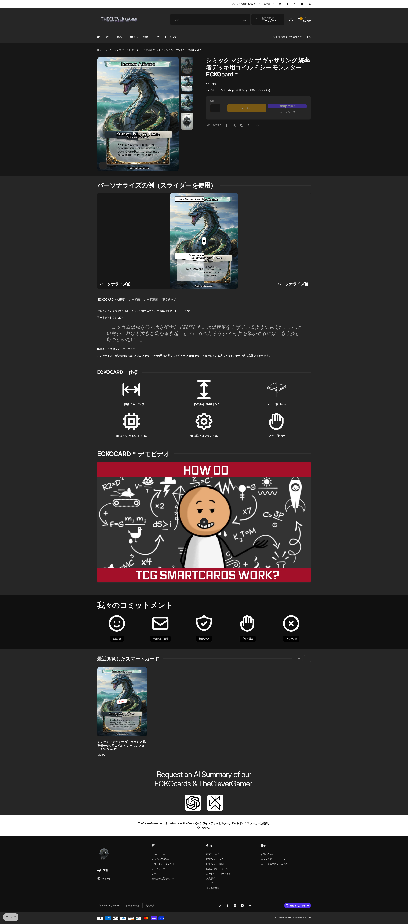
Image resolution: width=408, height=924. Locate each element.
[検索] (244, 19)
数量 (212, 101)
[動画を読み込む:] (204, 522)
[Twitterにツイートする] (234, 125)
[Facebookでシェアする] (226, 125)
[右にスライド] (307, 658)
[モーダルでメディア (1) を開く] (138, 114)
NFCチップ (169, 299)
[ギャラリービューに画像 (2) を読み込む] (187, 84)
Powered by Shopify (303, 917)
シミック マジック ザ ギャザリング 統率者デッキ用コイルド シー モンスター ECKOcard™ (121, 745)
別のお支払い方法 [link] (287, 112)
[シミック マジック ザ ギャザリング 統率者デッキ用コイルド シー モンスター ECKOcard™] (122, 730)
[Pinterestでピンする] (241, 125)
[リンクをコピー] (257, 125)
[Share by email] (250, 125)
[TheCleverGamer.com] (104, 861)
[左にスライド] (299, 658)
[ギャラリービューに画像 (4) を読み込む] (187, 121)
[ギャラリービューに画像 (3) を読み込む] (187, 102)
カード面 (134, 299)
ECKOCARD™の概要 (111, 299)
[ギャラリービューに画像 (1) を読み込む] (187, 65)
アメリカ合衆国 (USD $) (244, 3)
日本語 (267, 3)
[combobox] (210, 19)
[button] (304, 19)
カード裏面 (151, 299)
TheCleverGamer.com (286, 917)
